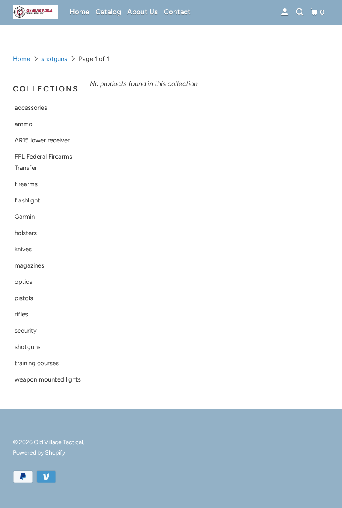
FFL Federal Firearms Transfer (43, 162)
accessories (31, 107)
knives (23, 249)
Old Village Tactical (58, 442)
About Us (142, 12)
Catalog (108, 12)
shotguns (54, 59)
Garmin (25, 216)
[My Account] (285, 12)
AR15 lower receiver (42, 140)
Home (79, 12)
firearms (26, 184)
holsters (26, 233)
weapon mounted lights (48, 379)
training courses (37, 363)
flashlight (27, 200)
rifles (21, 314)
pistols (24, 298)
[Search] (300, 12)
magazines (29, 265)
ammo (24, 124)
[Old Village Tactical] (36, 12)
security (26, 330)
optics (23, 282)
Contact (177, 12)
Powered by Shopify (39, 452)
